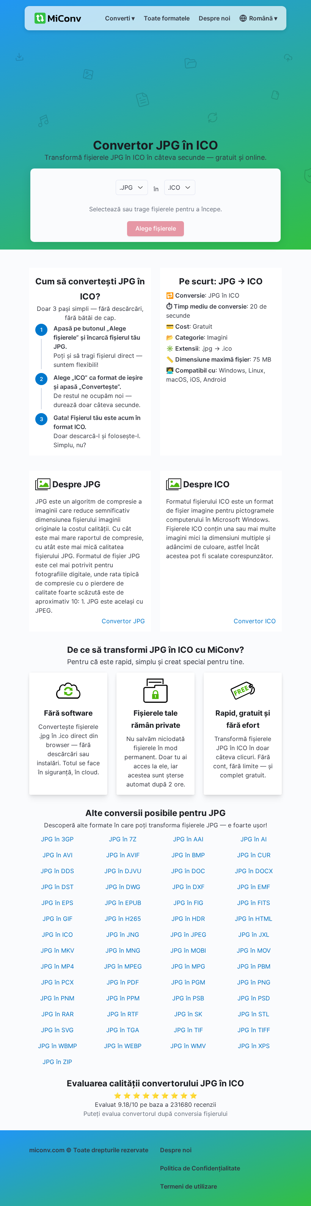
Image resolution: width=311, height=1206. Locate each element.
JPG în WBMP (57, 1046)
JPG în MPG (188, 966)
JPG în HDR (188, 918)
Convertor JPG (123, 621)
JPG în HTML (253, 918)
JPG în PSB (188, 998)
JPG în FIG (188, 902)
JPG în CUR (253, 855)
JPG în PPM (123, 998)
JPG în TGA (122, 1030)
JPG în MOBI (188, 950)
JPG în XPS (254, 1046)
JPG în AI (253, 839)
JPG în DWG (122, 887)
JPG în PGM (188, 982)
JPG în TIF (188, 1030)
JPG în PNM (57, 998)
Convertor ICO (255, 621)
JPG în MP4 (57, 966)
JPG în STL (253, 1014)
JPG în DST (57, 887)
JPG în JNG (122, 934)
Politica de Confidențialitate (200, 1168)
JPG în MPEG (123, 966)
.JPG (126, 187)
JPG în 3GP (57, 839)
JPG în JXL (253, 934)
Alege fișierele (155, 228)
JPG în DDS (57, 871)
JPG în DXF (188, 887)
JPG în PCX (57, 982)
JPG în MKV (57, 950)
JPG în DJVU (122, 871)
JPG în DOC (188, 871)
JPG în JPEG (188, 934)
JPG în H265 (123, 918)
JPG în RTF (122, 1014)
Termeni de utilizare (188, 1186)
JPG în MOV (254, 950)
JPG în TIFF (253, 1030)
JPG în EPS (57, 902)
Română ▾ (263, 18)
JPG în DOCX (254, 871)
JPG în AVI (57, 855)
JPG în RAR (57, 1014)
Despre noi (176, 1150)
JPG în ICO (57, 934)
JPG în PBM (253, 966)
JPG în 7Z (123, 839)
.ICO (174, 187)
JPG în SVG (57, 1030)
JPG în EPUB (123, 902)
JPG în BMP (188, 855)
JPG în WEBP (122, 1046)
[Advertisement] (155, 83)
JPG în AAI (188, 839)
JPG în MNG (122, 950)
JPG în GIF (57, 918)
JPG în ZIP (57, 1062)
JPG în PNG (253, 982)
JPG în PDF (123, 982)
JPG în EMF (253, 887)
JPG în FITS (253, 902)
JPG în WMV (188, 1046)
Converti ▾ (120, 18)
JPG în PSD (253, 998)
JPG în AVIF (123, 855)
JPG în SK (188, 1014)
